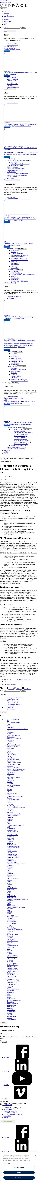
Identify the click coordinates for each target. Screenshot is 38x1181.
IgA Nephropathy (12, 851)
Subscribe (3, 1042)
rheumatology (11, 990)
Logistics (9, 884)
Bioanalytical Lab (12, 366)
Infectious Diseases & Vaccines (19, 260)
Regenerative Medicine (13, 981)
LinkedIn (9, 880)
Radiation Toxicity (12, 968)
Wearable (9, 1014)
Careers (6, 11)
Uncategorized (11, 709)
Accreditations (15, 363)
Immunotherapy (11, 860)
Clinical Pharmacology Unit (15, 770)
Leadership (10, 82)
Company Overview (12, 43)
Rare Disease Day (12, 976)
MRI (8, 910)
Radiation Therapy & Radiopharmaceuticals (23, 274)
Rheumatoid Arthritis (13, 989)
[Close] (35, 1155)
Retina (9, 987)
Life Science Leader (12, 878)
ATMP (9, 730)
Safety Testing (15, 356)
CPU (8, 788)
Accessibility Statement (10, 1111)
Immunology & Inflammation (19, 258)
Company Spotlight (12, 702)
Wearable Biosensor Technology (16, 448)
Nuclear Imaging (11, 921)
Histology (10, 843)
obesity (9, 925)
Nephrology (14, 261)
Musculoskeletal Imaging (21, 444)
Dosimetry (10, 804)
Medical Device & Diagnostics (19, 281)
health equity (10, 838)
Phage (9, 944)
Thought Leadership (12, 1003)
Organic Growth (11, 80)
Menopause (10, 900)
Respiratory (14, 266)
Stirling (9, 995)
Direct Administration (13, 799)
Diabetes (9, 798)
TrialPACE (10, 1008)
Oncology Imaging (19, 431)
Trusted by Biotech (12, 79)
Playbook (9, 950)
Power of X (10, 953)
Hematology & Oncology (18, 256)
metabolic (9, 902)
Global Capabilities (12, 84)
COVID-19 (10, 786)
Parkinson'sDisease (12, 934)
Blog (5, 18)
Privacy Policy (8, 1109)
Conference (10, 778)
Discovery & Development (18, 369)
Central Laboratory (12, 761)
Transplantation (15, 278)
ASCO (9, 725)
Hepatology (10, 841)
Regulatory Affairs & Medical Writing (17, 175)
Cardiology (10, 753)
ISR (8, 870)
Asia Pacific (10, 727)
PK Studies (14, 373)
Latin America (11, 875)
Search (2, 27)
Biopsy (9, 743)
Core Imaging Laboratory (14, 704)
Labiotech (10, 873)
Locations (10, 85)
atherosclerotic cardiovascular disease (17, 729)
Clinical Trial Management (14, 160)
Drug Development (12, 806)
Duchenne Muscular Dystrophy (16, 807)
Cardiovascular (15, 250)
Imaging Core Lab (12, 427)
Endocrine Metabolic (13, 815)
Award (9, 733)
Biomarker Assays (16, 376)
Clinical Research (12, 772)
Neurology (10, 918)
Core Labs (10, 783)
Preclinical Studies (16, 371)
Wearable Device (12, 1016)
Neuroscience (14, 263)
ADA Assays (14, 377)
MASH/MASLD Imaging (21, 434)
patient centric (11, 939)
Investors (6, 13)
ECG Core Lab (11, 811)
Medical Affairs (11, 172)
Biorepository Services (17, 361)
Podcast (9, 952)
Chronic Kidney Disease (14, 764)
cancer (9, 750)
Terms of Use (7, 1116)
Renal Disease (11, 984)
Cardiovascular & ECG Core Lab (16, 447)
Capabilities (14, 353)
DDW (9, 794)
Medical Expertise (12, 897)
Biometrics (10, 741)
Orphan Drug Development (14, 929)
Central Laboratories (12, 699)
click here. (13, 684)
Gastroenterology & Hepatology (20, 255)
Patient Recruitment (12, 941)
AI (8, 721)
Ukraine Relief (11, 1010)
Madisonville (10, 889)
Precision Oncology (12, 957)
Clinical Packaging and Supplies (16, 769)
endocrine (10, 812)
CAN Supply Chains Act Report (13, 1114)
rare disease (10, 974)
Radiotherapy (11, 973)
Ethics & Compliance (13, 87)
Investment (10, 868)
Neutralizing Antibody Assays (19, 379)
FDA (8, 827)
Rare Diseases (14, 271)
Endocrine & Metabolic (17, 253)
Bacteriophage (11, 737)
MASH (9, 891)
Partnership (10, 936)
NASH (9, 913)
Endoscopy (10, 817)
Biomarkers (14, 355)
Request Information (12, 198)
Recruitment (10, 707)
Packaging (10, 931)
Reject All (19, 1172)
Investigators (7, 15)
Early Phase (10, 809)
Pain (8, 933)
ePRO (9, 822)
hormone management (13, 846)
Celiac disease (11, 758)
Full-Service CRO (12, 77)
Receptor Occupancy (13, 979)
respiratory (10, 986)
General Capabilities (12, 831)
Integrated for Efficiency (14, 296)
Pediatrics (13, 276)
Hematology (10, 839)
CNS (8, 775)
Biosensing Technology (13, 746)
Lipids (9, 881)
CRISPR (9, 790)
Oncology (10, 926)
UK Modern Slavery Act (10, 1112)
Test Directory (15, 364)
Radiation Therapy (12, 966)
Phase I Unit (10, 706)
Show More (3, 712)
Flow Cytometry (11, 828)
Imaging (9, 852)
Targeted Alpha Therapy (14, 1000)
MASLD (9, 892)
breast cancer (10, 748)
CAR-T (9, 751)
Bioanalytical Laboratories (14, 698)
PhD (8, 949)
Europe (9, 823)
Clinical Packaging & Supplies (15, 168)
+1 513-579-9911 (7, 1105)
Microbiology (11, 905)
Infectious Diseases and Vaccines (16, 864)
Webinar (9, 1018)
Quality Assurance (12, 176)
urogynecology (11, 1011)
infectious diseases (12, 862)
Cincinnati (10, 766)
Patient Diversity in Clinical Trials (20, 164)
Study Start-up (11, 158)
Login (5, 24)
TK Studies (14, 374)
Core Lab (9, 782)
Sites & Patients (15, 162)
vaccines (9, 1013)
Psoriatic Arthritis (12, 958)
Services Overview (12, 45)
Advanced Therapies (13, 719)
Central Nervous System (14, 762)
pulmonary (10, 961)
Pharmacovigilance (12, 945)
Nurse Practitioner (12, 923)
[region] (19, 1166)
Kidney (9, 872)
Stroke (9, 997)
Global (9, 833)
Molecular (10, 908)
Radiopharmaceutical (13, 969)
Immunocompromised (13, 857)
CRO (8, 791)
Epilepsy (9, 820)
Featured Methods (16, 358)
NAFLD (9, 912)
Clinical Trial (10, 774)
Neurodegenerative (12, 917)
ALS (8, 724)
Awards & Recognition (13, 735)
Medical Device (11, 896)
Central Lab (10, 351)
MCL (8, 894)
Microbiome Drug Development (16, 907)
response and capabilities (23, 679)
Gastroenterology (12, 830)
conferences (10, 780)
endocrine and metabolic (14, 814)
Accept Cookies (19, 1177)
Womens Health (11, 1019)
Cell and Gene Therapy (13, 759)
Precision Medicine (12, 955)
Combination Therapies (13, 777)
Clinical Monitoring (12, 167)
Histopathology (11, 844)
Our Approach (11, 197)
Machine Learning (12, 888)
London (9, 886)
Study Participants (9, 16)
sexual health (10, 992)
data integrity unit (12, 793)
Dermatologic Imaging (20, 439)
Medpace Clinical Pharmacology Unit (17, 899)
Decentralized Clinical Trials (18, 165)
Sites (8, 994)
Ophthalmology (15, 264)
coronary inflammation (13, 785)
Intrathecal (10, 865)
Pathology (10, 937)
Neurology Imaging (19, 437)
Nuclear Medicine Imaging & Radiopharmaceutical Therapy (22, 441)
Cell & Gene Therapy (17, 273)
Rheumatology (15, 268)
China (5, 23)
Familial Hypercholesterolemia (15, 825)
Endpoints (10, 819)
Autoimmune (10, 732)
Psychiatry (10, 960)
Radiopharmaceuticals (13, 971)
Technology (10, 178)
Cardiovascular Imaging (20, 436)
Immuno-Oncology (12, 855)
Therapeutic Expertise (17, 360)
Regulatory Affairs (12, 982)
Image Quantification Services (19, 445)
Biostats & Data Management (15, 170)
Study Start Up (11, 998)
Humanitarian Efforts (13, 847)
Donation (9, 803)
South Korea (7, 21)
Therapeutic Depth (12, 248)
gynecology (10, 836)
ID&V (9, 849)
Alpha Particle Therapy (13, 722)
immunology (10, 859)
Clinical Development (13, 701)
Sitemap (6, 1117)
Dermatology (14, 252)
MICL (9, 904)
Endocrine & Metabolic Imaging (23, 432)
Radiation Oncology (12, 965)
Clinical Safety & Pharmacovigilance (17, 173)
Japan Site (6, 19)
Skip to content (4, 1)
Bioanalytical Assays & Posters (19, 381)
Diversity (9, 801)
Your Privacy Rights (7, 1121)
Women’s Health (15, 279)
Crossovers (10, 269)
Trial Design (10, 1006)
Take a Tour (10, 298)
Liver (8, 883)
